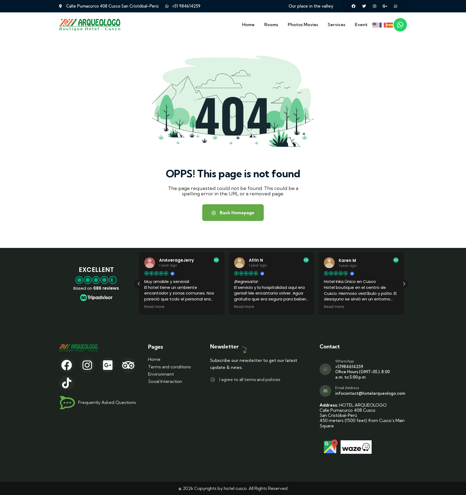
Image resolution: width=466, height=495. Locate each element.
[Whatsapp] (396, 6)
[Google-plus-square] (107, 365)
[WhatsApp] (325, 369)
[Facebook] (353, 6)
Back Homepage (236, 212)
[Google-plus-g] (385, 6)
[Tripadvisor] (128, 365)
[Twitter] (364, 6)
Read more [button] (154, 306)
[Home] (90, 25)
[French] (382, 24)
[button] (404, 284)
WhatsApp (344, 361)
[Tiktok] (66, 382)
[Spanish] (389, 24)
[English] (375, 24)
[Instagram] (374, 6)
